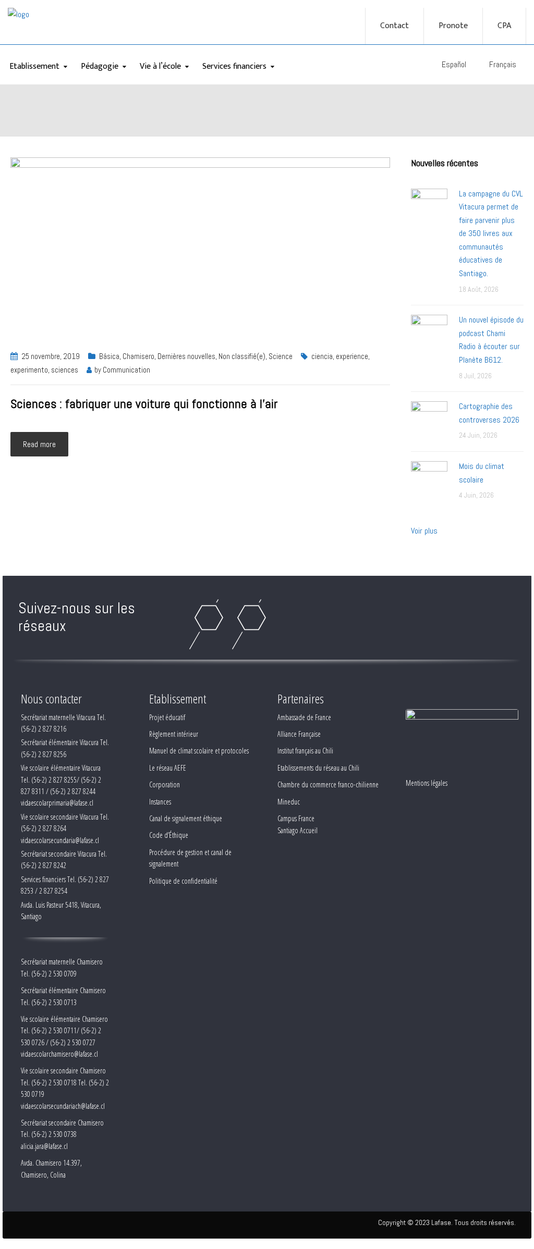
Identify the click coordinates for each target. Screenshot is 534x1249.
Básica (109, 356)
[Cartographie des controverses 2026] (429, 419)
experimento (29, 370)
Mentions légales (426, 783)
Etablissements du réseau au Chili (318, 768)
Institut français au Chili (305, 751)
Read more (39, 444)
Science (281, 356)
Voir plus (424, 530)
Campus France (295, 818)
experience (352, 356)
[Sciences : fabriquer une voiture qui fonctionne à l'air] (200, 247)
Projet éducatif (167, 717)
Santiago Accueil (297, 830)
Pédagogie (99, 66)
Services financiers (234, 66)
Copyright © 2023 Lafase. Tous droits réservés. (447, 1222)
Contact (394, 26)
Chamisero (138, 356)
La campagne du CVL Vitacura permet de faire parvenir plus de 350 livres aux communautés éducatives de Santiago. (491, 233)
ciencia (322, 356)
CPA (504, 26)
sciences (64, 370)
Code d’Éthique (168, 835)
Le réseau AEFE (167, 768)
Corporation (164, 784)
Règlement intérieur (173, 734)
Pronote (453, 26)
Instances (160, 802)
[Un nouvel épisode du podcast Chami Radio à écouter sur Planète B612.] (429, 332)
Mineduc (288, 802)
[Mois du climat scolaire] (429, 479)
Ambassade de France (304, 717)
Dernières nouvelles (186, 356)
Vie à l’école (160, 66)
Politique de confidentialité (183, 881)
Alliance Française (299, 734)
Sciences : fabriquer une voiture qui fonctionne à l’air (143, 403)
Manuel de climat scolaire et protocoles (199, 751)
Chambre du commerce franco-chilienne (328, 784)
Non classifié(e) (242, 356)
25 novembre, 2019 (50, 356)
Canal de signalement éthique (185, 818)
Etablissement (34, 66)
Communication (126, 370)
